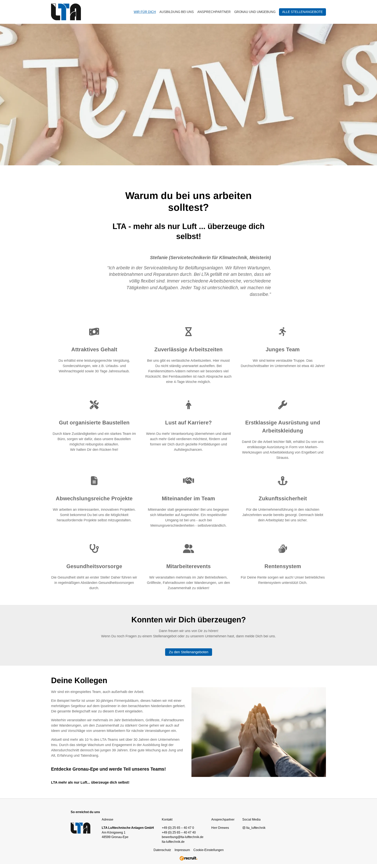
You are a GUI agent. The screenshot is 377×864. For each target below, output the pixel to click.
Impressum (182, 850)
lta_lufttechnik (255, 827)
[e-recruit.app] (188, 858)
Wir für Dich (145, 12)
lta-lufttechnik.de (173, 841)
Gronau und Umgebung (254, 12)
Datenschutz (162, 850)
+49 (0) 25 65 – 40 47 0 (178, 827)
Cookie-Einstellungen (208, 850)
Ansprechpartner (214, 12)
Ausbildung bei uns (176, 12)
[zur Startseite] (85, 12)
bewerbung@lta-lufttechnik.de (182, 837)
